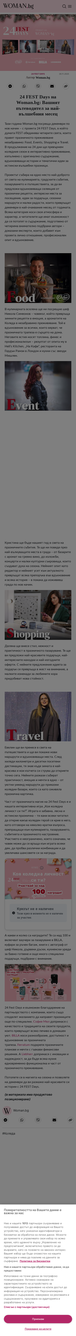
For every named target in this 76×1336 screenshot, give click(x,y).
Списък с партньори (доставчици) (26, 1306)
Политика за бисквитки (35, 1261)
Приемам (38, 1319)
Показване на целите (38, 1328)
